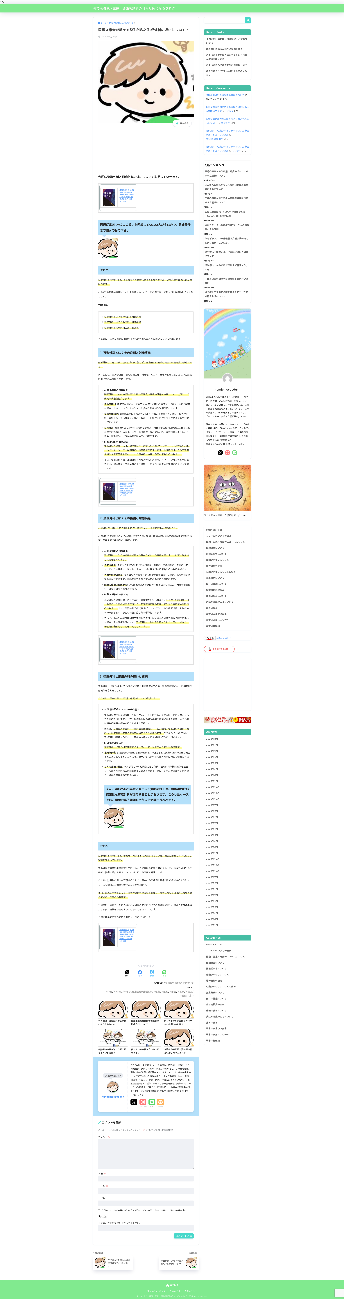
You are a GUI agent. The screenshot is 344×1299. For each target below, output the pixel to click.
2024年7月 (212, 888)
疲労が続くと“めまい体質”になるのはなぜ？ (226, 73)
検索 (248, 20)
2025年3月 (212, 840)
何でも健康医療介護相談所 (139, 991)
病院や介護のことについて (181, 983)
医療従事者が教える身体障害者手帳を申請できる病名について (226, 200)
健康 (157, 991)
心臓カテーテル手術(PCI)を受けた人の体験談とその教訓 (227, 227)
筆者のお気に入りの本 (217, 619)
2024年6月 (212, 894)
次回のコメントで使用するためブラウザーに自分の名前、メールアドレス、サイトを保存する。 (145, 1210)
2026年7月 (212, 744)
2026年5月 (212, 756)
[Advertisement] (146, 153)
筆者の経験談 (213, 625)
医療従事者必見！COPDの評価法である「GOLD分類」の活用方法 (225, 213)
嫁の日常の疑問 (214, 565)
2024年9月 (212, 876)
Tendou (229, 110)
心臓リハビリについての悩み (221, 571)
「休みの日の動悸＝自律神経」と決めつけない (226, 41)
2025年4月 (212, 834)
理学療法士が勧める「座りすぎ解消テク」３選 (226, 267)
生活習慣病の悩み (215, 589)
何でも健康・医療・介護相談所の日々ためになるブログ (134, 8)
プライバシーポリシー (157, 1291)
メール (103, 1186)
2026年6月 (212, 750)
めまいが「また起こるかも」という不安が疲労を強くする (226, 57)
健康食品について (215, 547)
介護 (110, 991)
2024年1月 (212, 924)
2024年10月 (213, 870)
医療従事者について (216, 553)
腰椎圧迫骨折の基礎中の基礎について (225, 95)
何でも (119, 991)
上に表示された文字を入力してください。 (120, 1223)
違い (191, 995)
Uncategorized (214, 529)
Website (160, 1107)
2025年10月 (213, 798)
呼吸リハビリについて (217, 559)
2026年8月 (212, 738)
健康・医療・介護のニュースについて (225, 541)
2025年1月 (212, 852)
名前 (102, 1173)
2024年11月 (213, 864)
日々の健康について (216, 583)
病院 (190, 991)
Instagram (143, 1107)
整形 (182, 991)
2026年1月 (212, 780)
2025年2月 (212, 846)
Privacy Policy (176, 1291)
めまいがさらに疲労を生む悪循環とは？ (226, 65)
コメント (104, 1137)
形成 (173, 991)
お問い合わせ (191, 1291)
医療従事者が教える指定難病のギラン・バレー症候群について (226, 173)
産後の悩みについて (216, 595)
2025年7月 (212, 816)
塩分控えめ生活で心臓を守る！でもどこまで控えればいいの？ (226, 294)
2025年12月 (213, 786)
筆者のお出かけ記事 (216, 613)
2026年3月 (212, 768)
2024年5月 (212, 900)
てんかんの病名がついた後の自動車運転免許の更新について (226, 187)
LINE (151, 1107)
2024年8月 (212, 882)
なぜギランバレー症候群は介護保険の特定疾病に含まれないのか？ (226, 240)
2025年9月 (212, 804)
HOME (173, 1285)
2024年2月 (212, 918)
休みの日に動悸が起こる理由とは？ (224, 49)
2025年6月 (212, 822)
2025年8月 (212, 810)
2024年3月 (212, 912)
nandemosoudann (214, 138)
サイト (101, 1198)
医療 (165, 991)
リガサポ (236, 150)
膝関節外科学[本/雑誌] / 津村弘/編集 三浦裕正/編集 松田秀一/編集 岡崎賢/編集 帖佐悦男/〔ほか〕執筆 (126, 195)
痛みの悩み (212, 607)
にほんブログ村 (224, 637)
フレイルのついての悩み (218, 535)
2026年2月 (212, 774)
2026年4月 (212, 762)
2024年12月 (213, 858)
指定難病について (215, 577)
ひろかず (225, 122)
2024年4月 (212, 906)
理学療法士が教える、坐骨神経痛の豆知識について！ (226, 254)
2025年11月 (213, 792)
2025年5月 (212, 828)
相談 (183, 995)
